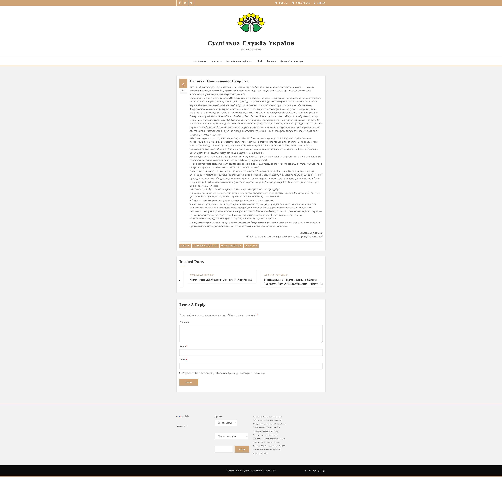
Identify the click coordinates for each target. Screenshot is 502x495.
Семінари (256, 446)
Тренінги (256, 450)
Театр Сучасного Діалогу (239, 61)
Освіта (276, 435)
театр (265, 457)
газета (269, 450)
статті (261, 457)
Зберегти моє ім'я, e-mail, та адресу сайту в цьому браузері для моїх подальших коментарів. (224, 377)
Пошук (241, 453)
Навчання (257, 435)
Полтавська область (272, 442)
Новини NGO (267, 435)
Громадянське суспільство (262, 428)
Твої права (268, 446)
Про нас (215, 61)
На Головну (200, 61)
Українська (303, 3)
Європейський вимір (205, 245)
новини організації (259, 454)
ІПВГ (259, 61)
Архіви (218, 420)
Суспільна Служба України (251, 43)
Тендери (271, 61)
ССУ (283, 442)
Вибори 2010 (261, 424)
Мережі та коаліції (273, 431)
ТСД (262, 446)
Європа (185, 245)
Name (183, 350)
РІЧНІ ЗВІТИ (182, 430)
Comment (184, 326)
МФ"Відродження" (231, 245)
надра (282, 450)
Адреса (321, 3)
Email (183, 363)
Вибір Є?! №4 (278, 424)
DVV (261, 421)
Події (276, 439)
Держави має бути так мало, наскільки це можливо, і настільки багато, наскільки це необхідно (262, 283)
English (283, 3)
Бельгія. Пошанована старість (219, 81)
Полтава (257, 442)
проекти (269, 454)
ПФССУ (270, 439)
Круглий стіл (281, 428)
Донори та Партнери (292, 61)
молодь (275, 450)
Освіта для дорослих (260, 439)
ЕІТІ (274, 428)
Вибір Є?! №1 (269, 424)
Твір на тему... (277, 446)
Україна (263, 450)
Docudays (255, 420)
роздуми (255, 457)
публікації (251, 245)
